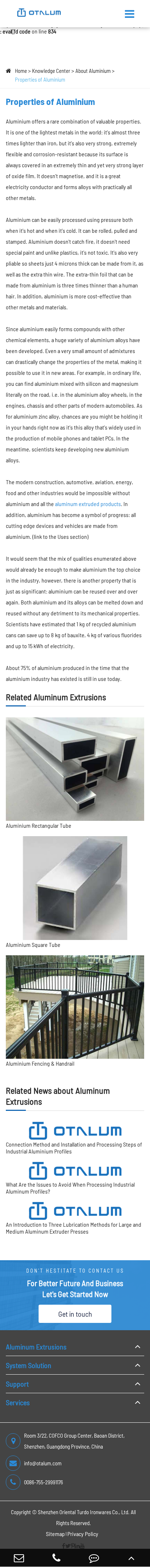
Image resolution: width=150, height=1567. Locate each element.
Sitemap (55, 1533)
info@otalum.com (43, 1463)
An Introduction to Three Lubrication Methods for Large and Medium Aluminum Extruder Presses (73, 1228)
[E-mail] (19, 1558)
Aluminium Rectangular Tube (38, 825)
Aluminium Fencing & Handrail (40, 1063)
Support (17, 1383)
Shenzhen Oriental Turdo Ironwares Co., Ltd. (84, 1512)
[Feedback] (93, 1558)
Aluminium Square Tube (33, 944)
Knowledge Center (51, 70)
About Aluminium (93, 70)
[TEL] (56, 1558)
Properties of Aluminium (40, 79)
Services (18, 1402)
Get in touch (75, 1313)
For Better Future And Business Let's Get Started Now (75, 1288)
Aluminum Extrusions (36, 1346)
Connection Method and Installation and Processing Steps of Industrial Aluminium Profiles (74, 1148)
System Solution (28, 1365)
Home (21, 70)
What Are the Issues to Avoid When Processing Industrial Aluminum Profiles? (70, 1188)
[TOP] (131, 1558)
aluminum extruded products (88, 503)
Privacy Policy (82, 1533)
